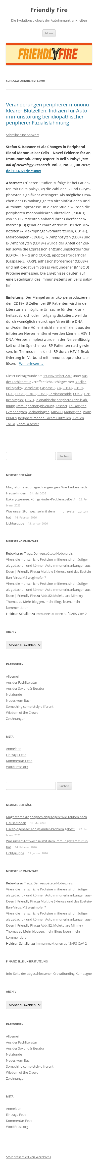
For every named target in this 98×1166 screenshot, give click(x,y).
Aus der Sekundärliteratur (25, 688)
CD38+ (20, 394)
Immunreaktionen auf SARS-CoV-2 (61, 613)
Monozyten (72, 412)
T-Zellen (78, 418)
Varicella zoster (28, 424)
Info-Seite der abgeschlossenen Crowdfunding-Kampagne (49, 973)
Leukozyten (77, 406)
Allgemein (13, 676)
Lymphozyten (16, 412)
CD (59, 387)
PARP (87, 412)
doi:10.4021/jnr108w (23, 170)
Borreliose (31, 387)
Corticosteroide (60, 394)
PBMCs (11, 418)
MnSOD (57, 412)
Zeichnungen (15, 718)
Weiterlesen (31, 363)
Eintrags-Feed (16, 754)
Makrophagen (39, 412)
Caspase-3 (47, 387)
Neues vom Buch (18, 700)
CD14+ (67, 387)
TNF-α (10, 424)
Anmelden (13, 748)
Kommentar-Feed (19, 760)
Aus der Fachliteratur (21, 682)
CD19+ (78, 387)
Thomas (12, 601)
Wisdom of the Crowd (22, 712)
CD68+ (42, 394)
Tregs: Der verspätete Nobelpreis (48, 553)
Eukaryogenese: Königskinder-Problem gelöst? (40, 499)
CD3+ (10, 394)
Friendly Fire (49, 10)
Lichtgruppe (15, 523)
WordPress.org (17, 766)
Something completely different (30, 706)
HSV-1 (29, 400)
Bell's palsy (14, 387)
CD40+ (31, 394)
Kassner (61, 406)
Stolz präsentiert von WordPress (28, 1157)
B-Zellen (80, 381)
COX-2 (77, 394)
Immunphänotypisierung (35, 406)
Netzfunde (14, 694)
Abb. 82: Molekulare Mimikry (62, 595)
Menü (49, 33)
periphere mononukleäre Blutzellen (44, 418)
